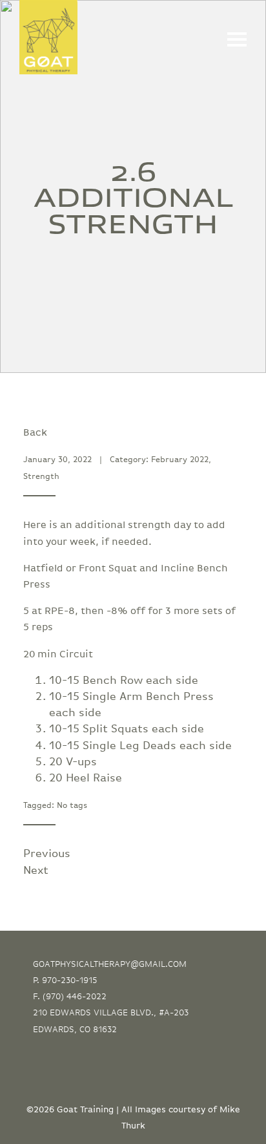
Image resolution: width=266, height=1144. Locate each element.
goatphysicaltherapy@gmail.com (110, 964)
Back (35, 432)
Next (35, 870)
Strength (41, 476)
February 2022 (180, 460)
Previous (46, 854)
